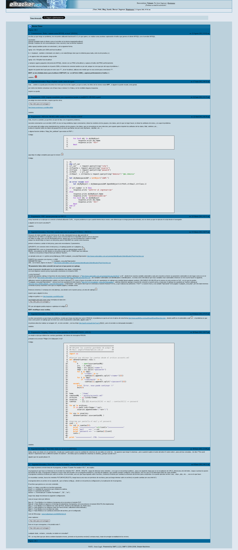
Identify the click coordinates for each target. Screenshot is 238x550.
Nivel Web (50, 232)
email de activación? (159, 5)
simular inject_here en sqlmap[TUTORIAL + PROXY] (73, 232)
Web (99, 9)
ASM (43, 97)
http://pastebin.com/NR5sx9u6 (53, 296)
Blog (104, 9)
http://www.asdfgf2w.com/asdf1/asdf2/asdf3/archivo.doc (147, 318)
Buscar (115, 9)
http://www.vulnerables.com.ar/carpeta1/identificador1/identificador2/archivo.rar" (64, 277)
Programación (35, 97)
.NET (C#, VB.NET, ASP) (50, 117)
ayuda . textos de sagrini (66, 82)
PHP (43, 216)
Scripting (44, 332)
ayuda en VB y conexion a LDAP (71, 117)
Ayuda (109, 9)
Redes (45, 33)
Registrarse (130, 9)
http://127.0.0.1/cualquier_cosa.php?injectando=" (98, 282)
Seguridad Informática (38, 82)
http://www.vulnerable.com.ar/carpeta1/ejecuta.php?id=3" (101, 276)
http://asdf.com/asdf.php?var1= (89, 323)
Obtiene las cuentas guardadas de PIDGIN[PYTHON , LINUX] (70, 332)
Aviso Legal (98, 547)
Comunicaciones (36, 33)
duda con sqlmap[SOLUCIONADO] (67, 314)
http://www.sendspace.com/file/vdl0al (40, 107)
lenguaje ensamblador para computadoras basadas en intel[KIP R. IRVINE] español (73, 97)
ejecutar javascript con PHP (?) (56, 216)
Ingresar (163, 3)
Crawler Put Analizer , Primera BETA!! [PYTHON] (73, 464)
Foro (95, 9)
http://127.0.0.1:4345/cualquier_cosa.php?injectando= (46, 284)
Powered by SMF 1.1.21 (112, 547)
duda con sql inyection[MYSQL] (66, 449)
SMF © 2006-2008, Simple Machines (136, 547)
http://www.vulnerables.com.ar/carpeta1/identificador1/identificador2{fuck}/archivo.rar (115, 256)
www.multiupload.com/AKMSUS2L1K (54, 514)
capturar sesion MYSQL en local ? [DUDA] (62, 33)
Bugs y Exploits (52, 82)
